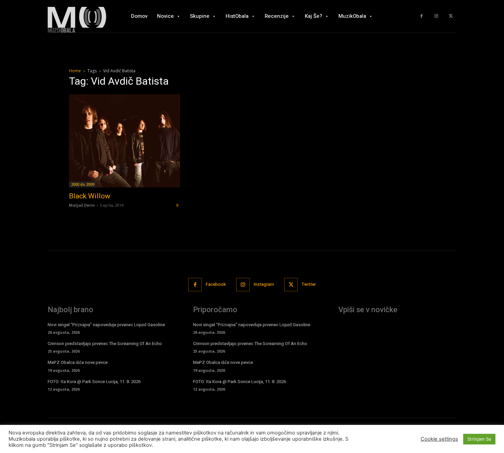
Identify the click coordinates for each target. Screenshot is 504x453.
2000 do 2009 (82, 184)
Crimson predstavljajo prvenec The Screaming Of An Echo (105, 343)
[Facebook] (421, 16)
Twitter (309, 284)
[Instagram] (436, 16)
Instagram (264, 284)
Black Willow (89, 196)
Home (75, 71)
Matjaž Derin (82, 205)
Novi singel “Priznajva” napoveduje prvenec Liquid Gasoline (106, 324)
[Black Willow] (124, 140)
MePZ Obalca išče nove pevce (78, 362)
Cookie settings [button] (439, 439)
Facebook (216, 284)
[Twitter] (450, 16)
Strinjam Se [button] (479, 439)
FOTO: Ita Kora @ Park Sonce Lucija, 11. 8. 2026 (94, 381)
